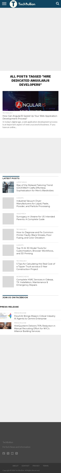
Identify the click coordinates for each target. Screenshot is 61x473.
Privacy (36, 466)
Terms (45, 466)
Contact (25, 466)
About (15, 466)
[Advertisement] (30, 39)
